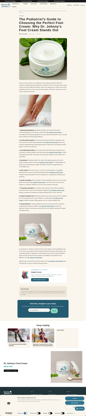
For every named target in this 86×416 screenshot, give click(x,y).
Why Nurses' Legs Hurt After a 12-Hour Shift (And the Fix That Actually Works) (43, 345)
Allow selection (74, 402)
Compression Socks (36, 394)
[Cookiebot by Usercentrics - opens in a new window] (9, 413)
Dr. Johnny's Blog (26, 10)
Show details (70, 413)
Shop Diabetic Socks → (40, 279)
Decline (74, 407)
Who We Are (52, 394)
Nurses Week (60, 330)
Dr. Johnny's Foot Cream (54, 132)
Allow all (75, 398)
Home (20, 10)
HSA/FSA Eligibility (71, 394)
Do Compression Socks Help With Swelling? (17, 345)
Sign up (54, 310)
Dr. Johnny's (5, 5)
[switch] (39, 413)
